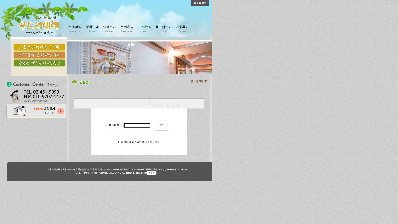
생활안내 (92, 28)
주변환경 (127, 28)
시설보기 (109, 28)
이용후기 (182, 28)
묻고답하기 (163, 28)
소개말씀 (74, 28)
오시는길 (145, 28)
